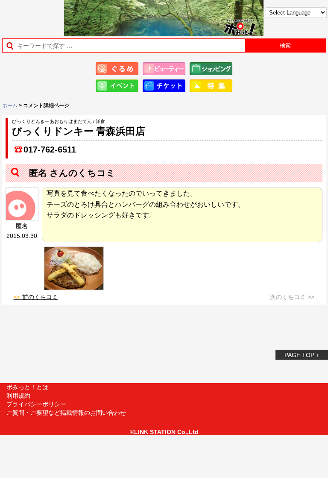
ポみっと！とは (27, 387)
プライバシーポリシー (36, 404)
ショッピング (211, 68)
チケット (164, 85)
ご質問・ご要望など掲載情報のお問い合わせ (66, 412)
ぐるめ (117, 68)
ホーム (10, 106)
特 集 (211, 85)
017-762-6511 (49, 149)
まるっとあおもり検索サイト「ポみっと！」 (28, 15)
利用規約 (18, 395)
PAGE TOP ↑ (301, 355)
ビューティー (164, 68)
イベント (117, 85)
